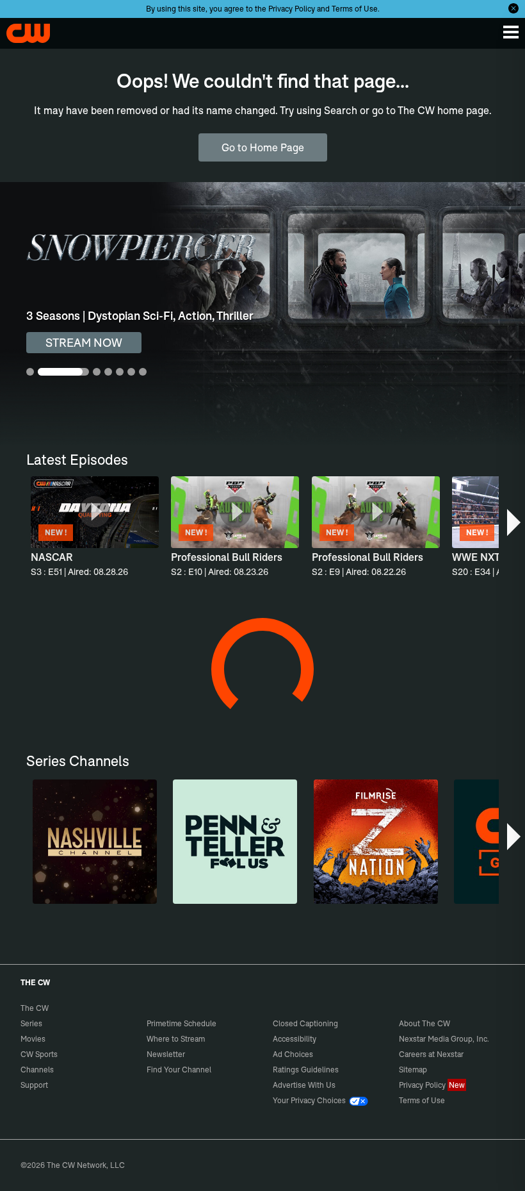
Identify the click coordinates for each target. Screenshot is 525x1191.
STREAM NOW (83, 342)
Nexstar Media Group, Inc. (444, 1039)
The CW (22, 30)
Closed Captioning (305, 1023)
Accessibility (294, 1039)
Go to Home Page (263, 147)
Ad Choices (293, 1054)
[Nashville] (95, 842)
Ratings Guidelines (306, 1069)
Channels (37, 1069)
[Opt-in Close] (513, 8)
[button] (514, 522)
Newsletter (166, 1054)
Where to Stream (176, 1039)
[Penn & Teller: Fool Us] (235, 842)
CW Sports (39, 1054)
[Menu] (511, 32)
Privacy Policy (291, 8)
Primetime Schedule (181, 1023)
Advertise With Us (304, 1085)
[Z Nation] (376, 842)
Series (31, 1023)
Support (34, 1085)
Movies (32, 1039)
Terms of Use (355, 8)
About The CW (424, 1023)
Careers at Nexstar (431, 1054)
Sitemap (413, 1069)
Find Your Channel (179, 1069)
